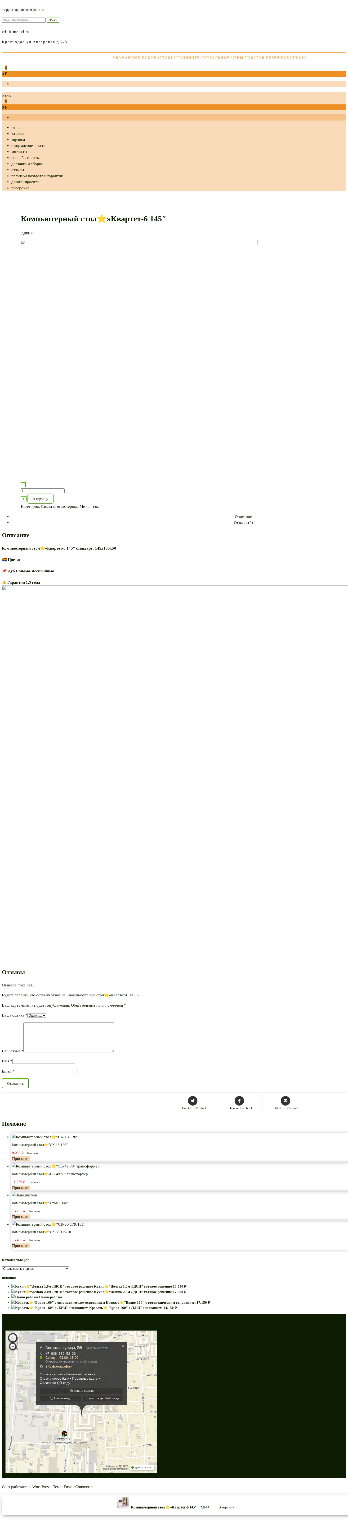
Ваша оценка (14, 1015)
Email (8, 1071)
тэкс (96, 506)
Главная (17, 127)
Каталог (17, 133)
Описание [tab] (243, 516)
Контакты (19, 151)
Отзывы (17, 170)
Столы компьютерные (60, 506)
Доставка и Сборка (27, 164)
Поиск (53, 20)
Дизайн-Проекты (25, 182)
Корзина (18, 139)
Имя (7, 1061)
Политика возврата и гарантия (37, 176)
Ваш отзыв (12, 1051)
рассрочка (20, 188)
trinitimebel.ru (16, 31)
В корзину (40, 499)
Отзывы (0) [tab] (243, 522)
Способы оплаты (25, 157)
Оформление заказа (28, 145)
